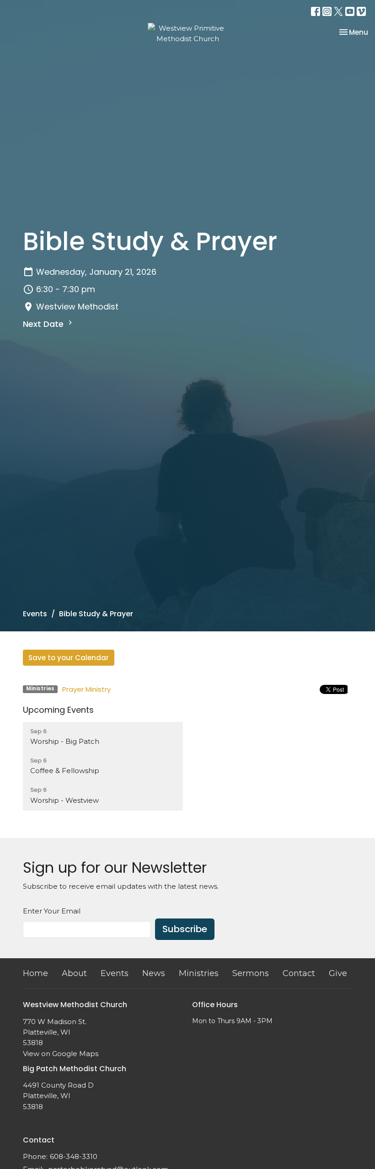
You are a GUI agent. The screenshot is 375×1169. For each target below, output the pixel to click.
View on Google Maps (60, 1053)
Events (35, 614)
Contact (299, 973)
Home (35, 973)
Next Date (44, 324)
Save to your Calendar (68, 657)
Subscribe (184, 929)
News (153, 973)
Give (338, 973)
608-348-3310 (73, 1156)
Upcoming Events (58, 709)
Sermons (250, 973)
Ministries (199, 973)
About (74, 973)
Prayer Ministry (86, 689)
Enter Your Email (51, 911)
